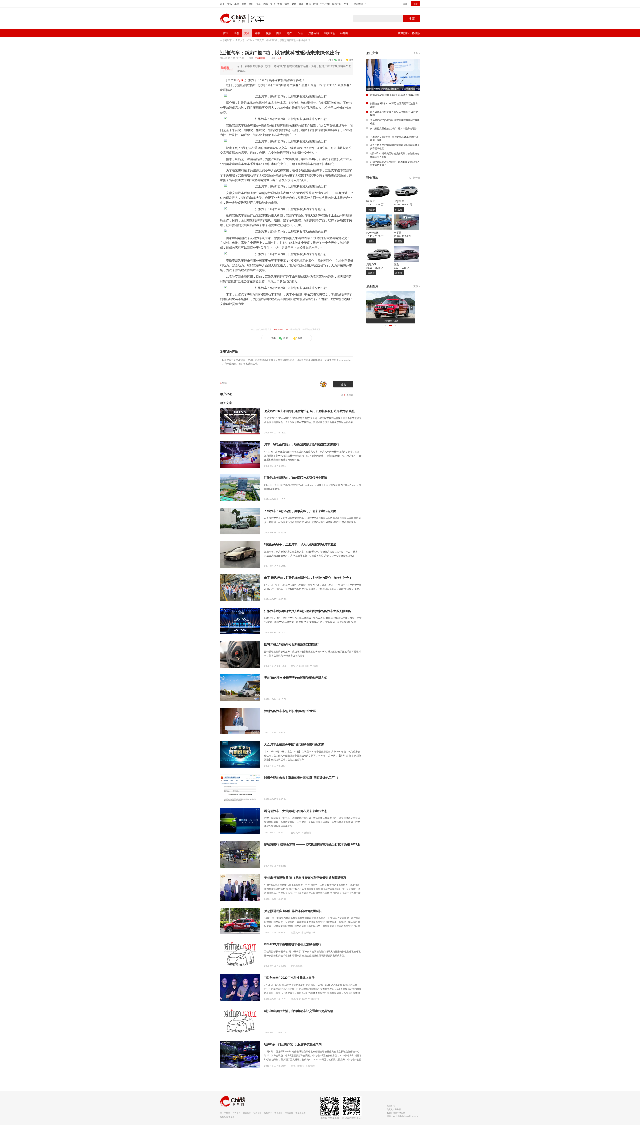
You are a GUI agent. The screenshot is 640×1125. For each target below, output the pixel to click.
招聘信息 (258, 1112)
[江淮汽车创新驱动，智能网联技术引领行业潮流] (240, 487)
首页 (222, 3)
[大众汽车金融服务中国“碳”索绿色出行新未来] (240, 754)
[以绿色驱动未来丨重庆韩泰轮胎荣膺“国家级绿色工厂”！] (240, 787)
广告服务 (236, 1112)
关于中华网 (225, 1112)
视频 (268, 33)
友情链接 (289, 1112)
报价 (300, 33)
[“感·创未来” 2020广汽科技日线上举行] (240, 987)
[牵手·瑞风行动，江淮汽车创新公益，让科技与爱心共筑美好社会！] (240, 587)
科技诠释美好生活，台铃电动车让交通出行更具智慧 (298, 1011)
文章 (247, 33)
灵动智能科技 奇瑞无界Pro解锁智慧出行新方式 (295, 677)
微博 (351, 59)
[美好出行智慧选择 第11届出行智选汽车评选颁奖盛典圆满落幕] (240, 887)
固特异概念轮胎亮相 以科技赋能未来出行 (291, 644)
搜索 (411, 18)
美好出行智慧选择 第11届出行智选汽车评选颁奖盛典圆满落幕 (305, 877)
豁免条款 (278, 1112)
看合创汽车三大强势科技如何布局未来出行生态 (295, 811)
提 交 (343, 384)
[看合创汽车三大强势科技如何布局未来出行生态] (240, 820)
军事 (236, 3)
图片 (279, 33)
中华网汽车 (226, 40)
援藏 (279, 3)
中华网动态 (301, 1112)
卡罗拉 (398, 232)
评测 (257, 33)
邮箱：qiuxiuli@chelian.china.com (402, 1116)
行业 (249, 40)
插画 (286, 3)
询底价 (371, 209)
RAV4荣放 (372, 232)
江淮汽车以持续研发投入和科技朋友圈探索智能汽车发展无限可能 (307, 611)
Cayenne (399, 201)
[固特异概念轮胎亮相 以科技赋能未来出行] (240, 654)
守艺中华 (325, 3)
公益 (301, 3)
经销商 (344, 33)
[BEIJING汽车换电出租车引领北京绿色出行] (240, 954)
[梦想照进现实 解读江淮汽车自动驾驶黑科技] (240, 920)
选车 (289, 33)
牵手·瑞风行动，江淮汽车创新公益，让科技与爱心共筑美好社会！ (308, 577)
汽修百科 (313, 33)
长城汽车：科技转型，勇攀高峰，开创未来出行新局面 (300, 511)
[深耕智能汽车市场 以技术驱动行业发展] (240, 720)
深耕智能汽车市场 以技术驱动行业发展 (290, 711)
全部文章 (240, 40)
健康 (294, 3)
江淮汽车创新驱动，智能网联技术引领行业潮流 (295, 477)
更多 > (416, 52)
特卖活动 (329, 33)
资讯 (229, 3)
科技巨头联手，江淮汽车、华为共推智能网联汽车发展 (300, 544)
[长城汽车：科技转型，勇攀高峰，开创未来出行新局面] (240, 520)
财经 (244, 3)
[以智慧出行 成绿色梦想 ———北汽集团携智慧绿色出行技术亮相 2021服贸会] (240, 854)
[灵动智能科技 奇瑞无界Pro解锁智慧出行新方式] (240, 687)
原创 (236, 33)
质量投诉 (403, 33)
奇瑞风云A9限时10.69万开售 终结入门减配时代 (394, 95)
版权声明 (268, 1112)
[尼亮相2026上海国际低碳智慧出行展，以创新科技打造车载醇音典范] (240, 420)
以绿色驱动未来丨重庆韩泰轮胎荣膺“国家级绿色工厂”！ (301, 777)
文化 (272, 3)
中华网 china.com (234, 18)
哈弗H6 (370, 201)
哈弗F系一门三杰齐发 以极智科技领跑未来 (293, 1044)
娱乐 (251, 3)
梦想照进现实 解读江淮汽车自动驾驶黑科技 (293, 911)
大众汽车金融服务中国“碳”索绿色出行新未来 (294, 744)
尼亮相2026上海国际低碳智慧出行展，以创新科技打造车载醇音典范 (309, 411)
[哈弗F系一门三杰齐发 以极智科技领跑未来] (240, 1054)
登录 (416, 3)
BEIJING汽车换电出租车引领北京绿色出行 (292, 944)
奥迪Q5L (371, 264)
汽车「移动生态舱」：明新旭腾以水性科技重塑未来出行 (301, 444)
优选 (308, 3)
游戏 (265, 3)
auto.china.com (281, 329)
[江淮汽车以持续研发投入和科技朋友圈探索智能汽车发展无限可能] (240, 620)
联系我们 (247, 1112)
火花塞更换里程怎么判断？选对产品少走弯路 (393, 128)
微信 (340, 59)
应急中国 (337, 3)
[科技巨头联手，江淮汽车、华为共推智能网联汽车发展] (240, 554)
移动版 (416, 33)
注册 (405, 3)
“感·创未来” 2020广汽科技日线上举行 (289, 977)
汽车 (258, 3)
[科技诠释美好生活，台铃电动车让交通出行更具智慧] (240, 1020)
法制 (315, 3)
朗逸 (396, 264)
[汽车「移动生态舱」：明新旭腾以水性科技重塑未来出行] (240, 454)
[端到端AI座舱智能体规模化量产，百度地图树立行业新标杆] (393, 74)
